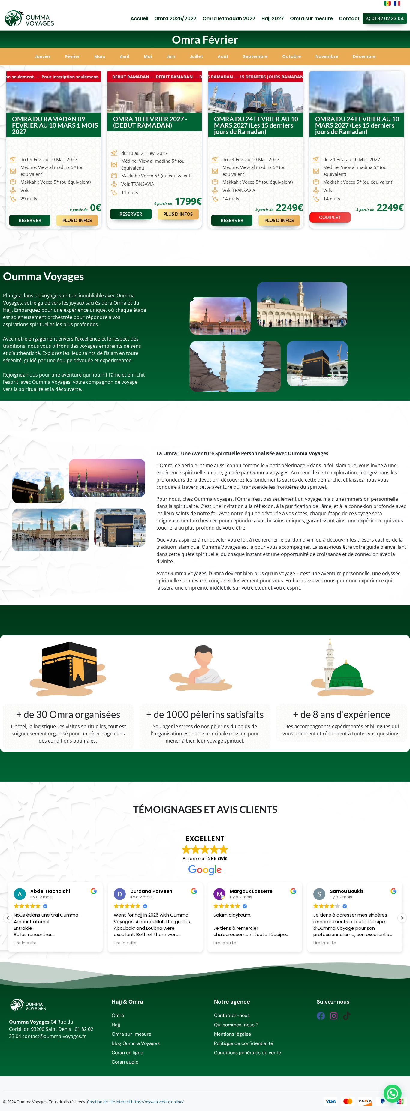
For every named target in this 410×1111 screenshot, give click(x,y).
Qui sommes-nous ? (236, 1025)
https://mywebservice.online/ (157, 1101)
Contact (349, 18)
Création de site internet (108, 1101)
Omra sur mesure (311, 18)
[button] (29, 220)
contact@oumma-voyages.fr (54, 1036)
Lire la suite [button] (25, 943)
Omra (118, 1015)
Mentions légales (232, 1034)
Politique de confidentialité (243, 1043)
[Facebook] (321, 1016)
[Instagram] (334, 1016)
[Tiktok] (346, 1016)
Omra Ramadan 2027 (229, 18)
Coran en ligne (127, 1052)
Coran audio (125, 1062)
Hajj (116, 1025)
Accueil (139, 18)
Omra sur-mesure (131, 1034)
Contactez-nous (232, 1015)
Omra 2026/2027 (175, 18)
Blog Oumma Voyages (136, 1043)
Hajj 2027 (272, 18)
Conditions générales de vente (247, 1052)
